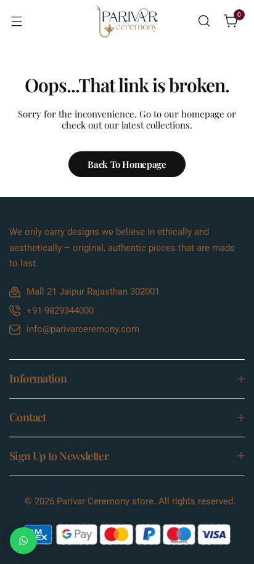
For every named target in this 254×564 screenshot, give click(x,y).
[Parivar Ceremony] (127, 21)
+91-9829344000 (60, 310)
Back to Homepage (127, 164)
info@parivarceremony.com (83, 329)
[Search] (204, 20)
